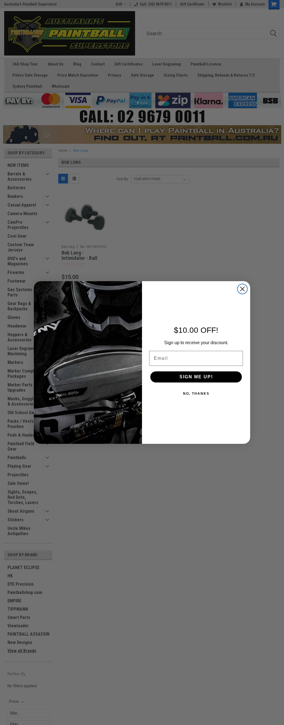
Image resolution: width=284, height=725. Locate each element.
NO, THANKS (196, 394)
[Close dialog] (242, 289)
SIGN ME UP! (196, 376)
